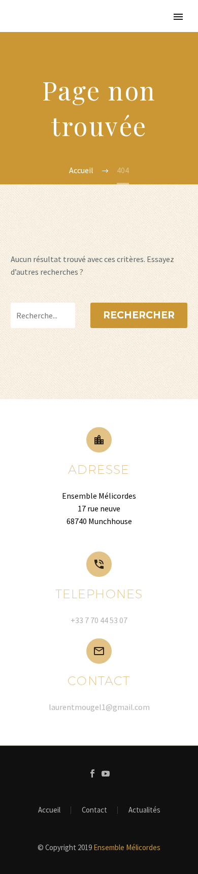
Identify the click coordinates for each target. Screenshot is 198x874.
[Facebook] (92, 773)
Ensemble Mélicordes (126, 847)
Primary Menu (178, 16)
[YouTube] (106, 773)
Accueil (49, 810)
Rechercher (139, 315)
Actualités (144, 810)
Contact (94, 810)
